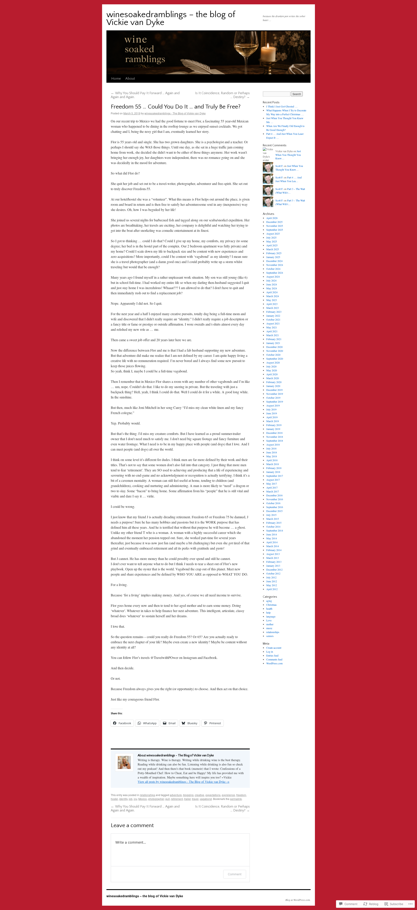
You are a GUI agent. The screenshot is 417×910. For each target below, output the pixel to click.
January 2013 (273, 565)
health (269, 608)
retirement (177, 799)
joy (135, 799)
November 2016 (274, 499)
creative (199, 795)
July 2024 (271, 280)
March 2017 (272, 491)
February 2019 (273, 425)
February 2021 (273, 339)
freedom (241, 795)
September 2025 (274, 229)
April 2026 (272, 218)
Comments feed (274, 659)
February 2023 (273, 311)
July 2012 (271, 577)
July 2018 (271, 448)
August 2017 (273, 479)
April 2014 (272, 542)
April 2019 (272, 417)
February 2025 (273, 253)
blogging (188, 795)
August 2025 (273, 233)
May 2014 (271, 538)
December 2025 (274, 222)
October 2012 (273, 573)
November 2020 (274, 350)
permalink (236, 799)
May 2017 (271, 483)
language (270, 616)
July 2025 (271, 237)
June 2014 (271, 534)
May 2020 (271, 370)
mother (269, 624)
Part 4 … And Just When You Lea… (288, 179)
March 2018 (272, 464)
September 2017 (274, 475)
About (130, 79)
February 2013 (273, 561)
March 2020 (272, 378)
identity (123, 799)
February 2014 (273, 550)
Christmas (271, 604)
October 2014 (273, 526)
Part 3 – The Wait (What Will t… (290, 190)
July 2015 (271, 515)
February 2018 (273, 468)
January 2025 (273, 257)
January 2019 (273, 429)
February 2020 (273, 382)
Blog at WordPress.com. (298, 900)
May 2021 (271, 327)
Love (268, 620)
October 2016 (273, 503)
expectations (212, 795)
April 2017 (272, 487)
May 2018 (271, 456)
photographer (156, 799)
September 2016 (274, 507)
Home (116, 79)
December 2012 (274, 569)
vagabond (206, 799)
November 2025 (274, 225)
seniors (270, 636)
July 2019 (271, 409)
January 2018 (273, 472)
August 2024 (273, 276)
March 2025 (272, 249)
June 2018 (271, 452)
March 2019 (272, 421)
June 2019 (271, 413)
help (268, 612)
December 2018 (274, 432)
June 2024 (271, 284)
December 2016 (274, 495)
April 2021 (272, 331)
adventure (176, 795)
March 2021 (272, 335)
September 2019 (274, 401)
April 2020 (272, 374)
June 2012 (271, 581)
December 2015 (274, 511)
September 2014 (274, 530)
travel (195, 799)
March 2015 (272, 518)
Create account (273, 647)
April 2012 (272, 589)
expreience (228, 795)
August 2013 (273, 554)
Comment (235, 874)
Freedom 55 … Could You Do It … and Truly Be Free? (176, 107)
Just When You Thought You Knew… (288, 154)
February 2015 (273, 522)
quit (167, 799)
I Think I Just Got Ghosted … (282, 106)
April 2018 (272, 460)
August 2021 (273, 323)
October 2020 (273, 354)
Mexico (142, 799)
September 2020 (274, 358)
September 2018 (274, 440)
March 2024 (272, 296)
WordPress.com (274, 663)
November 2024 (274, 265)
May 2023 (271, 300)
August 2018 (273, 444)
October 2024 (273, 268)
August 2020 (273, 362)
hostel (114, 799)
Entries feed (272, 655)
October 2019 (273, 397)
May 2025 (271, 241)
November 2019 (274, 393)
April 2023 (272, 304)
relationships (147, 795)
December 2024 (274, 261)
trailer (187, 799)
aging (269, 600)
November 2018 (274, 436)
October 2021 (273, 319)
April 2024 (272, 292)
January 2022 (273, 315)
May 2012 (271, 585)
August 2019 (273, 405)
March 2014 (272, 546)
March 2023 (272, 307)
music (269, 628)
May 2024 (271, 288)
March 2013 (272, 557)
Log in (269, 651)
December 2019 (274, 390)
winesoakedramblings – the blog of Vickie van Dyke (170, 18)
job (130, 799)
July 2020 (271, 366)
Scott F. (279, 166)
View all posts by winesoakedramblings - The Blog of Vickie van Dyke (183, 782)
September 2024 (274, 272)
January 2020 (273, 386)
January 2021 (273, 343)
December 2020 (274, 347)
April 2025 (272, 245)
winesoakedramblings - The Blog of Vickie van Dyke (175, 113)
